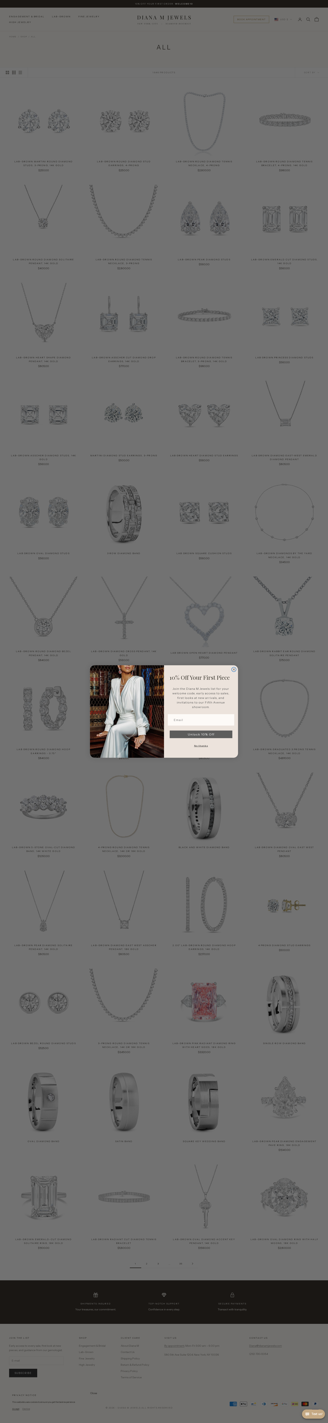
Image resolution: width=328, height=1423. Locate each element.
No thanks (201, 745)
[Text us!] (313, 1414)
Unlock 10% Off (201, 734)
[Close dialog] (234, 669)
